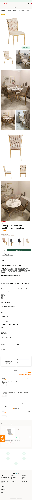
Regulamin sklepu (14, 481)
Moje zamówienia (24, 478)
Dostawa (18, 498)
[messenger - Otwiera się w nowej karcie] (18, 473)
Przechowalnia (24, 480)
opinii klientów (8, 361)
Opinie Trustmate (3, 489)
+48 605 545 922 (3, 332)
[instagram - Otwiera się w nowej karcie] (14, 473)
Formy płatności (3, 478)
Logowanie (23, 477)
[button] (13, 370)
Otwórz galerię (26, 47)
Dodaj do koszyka (19, 250)
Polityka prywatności (14, 480)
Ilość (1, 248)
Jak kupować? (13, 477)
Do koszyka (11, 437)
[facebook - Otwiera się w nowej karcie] (13, 473)
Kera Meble (3, 10)
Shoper (17, 496)
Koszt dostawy (3, 480)
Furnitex (2, 223)
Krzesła (9, 10)
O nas (1, 488)
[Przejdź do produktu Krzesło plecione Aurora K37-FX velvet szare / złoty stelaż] (12, 242)
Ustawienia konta (24, 481)
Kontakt (2, 492)
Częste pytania (13, 478)
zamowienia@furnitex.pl (4, 333)
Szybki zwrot (3, 483)
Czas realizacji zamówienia (5, 477)
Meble (6, 10)
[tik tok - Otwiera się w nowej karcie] (16, 473)
